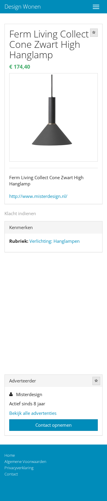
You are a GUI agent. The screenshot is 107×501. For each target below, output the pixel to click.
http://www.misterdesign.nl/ (38, 196)
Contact (11, 474)
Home (9, 455)
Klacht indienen (20, 213)
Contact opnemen (53, 425)
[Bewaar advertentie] (94, 33)
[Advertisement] (53, 314)
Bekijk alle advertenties (32, 413)
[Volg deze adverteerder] (96, 381)
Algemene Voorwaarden (25, 461)
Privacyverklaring (19, 467)
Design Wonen (22, 6)
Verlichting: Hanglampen (54, 241)
